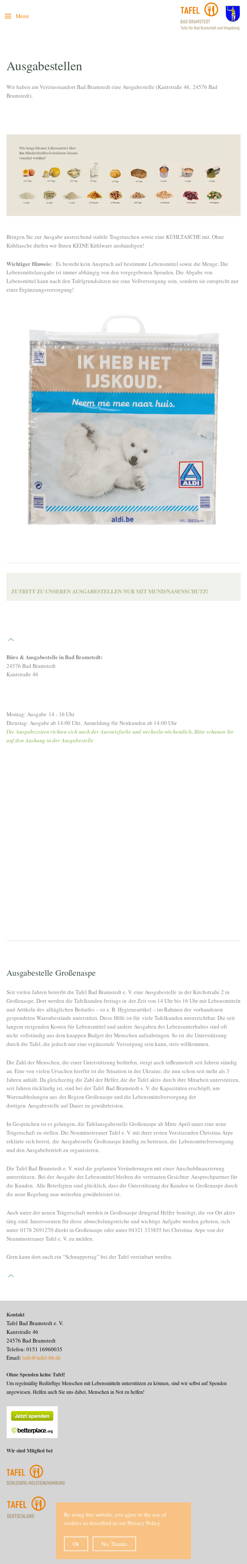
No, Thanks (114, 1544)
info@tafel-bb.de (42, 1357)
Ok (76, 1544)
